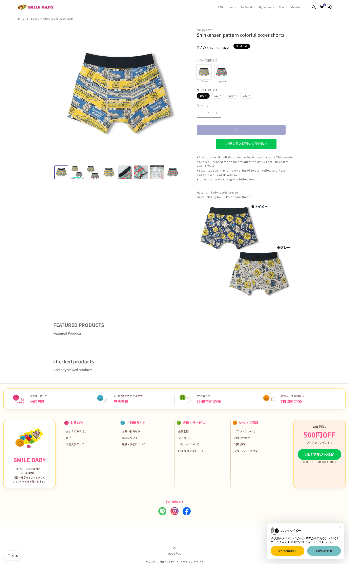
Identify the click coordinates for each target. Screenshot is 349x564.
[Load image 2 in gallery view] (77, 172)
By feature (265, 7)
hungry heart (204, 30)
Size (281, 7)
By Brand (246, 7)
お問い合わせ (242, 438)
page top (174, 553)
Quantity (202, 105)
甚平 (68, 438)
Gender (295, 7)
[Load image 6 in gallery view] (141, 172)
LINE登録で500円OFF (190, 451)
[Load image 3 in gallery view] (93, 172)
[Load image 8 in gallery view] (173, 172)
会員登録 (183, 431)
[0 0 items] (322, 7)
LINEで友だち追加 (319, 454)
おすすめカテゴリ (76, 431)
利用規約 (239, 444)
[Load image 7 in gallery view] (157, 172)
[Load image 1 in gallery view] (61, 172)
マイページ (184, 438)
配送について (130, 438)
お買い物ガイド (131, 431)
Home (219, 7)
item (230, 7)
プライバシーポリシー (247, 451)
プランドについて (244, 431)
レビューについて (188, 444)
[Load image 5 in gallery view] (125, 172)
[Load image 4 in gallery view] (109, 172)
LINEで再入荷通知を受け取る (246, 143)
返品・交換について (134, 444)
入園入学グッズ (75, 444)
